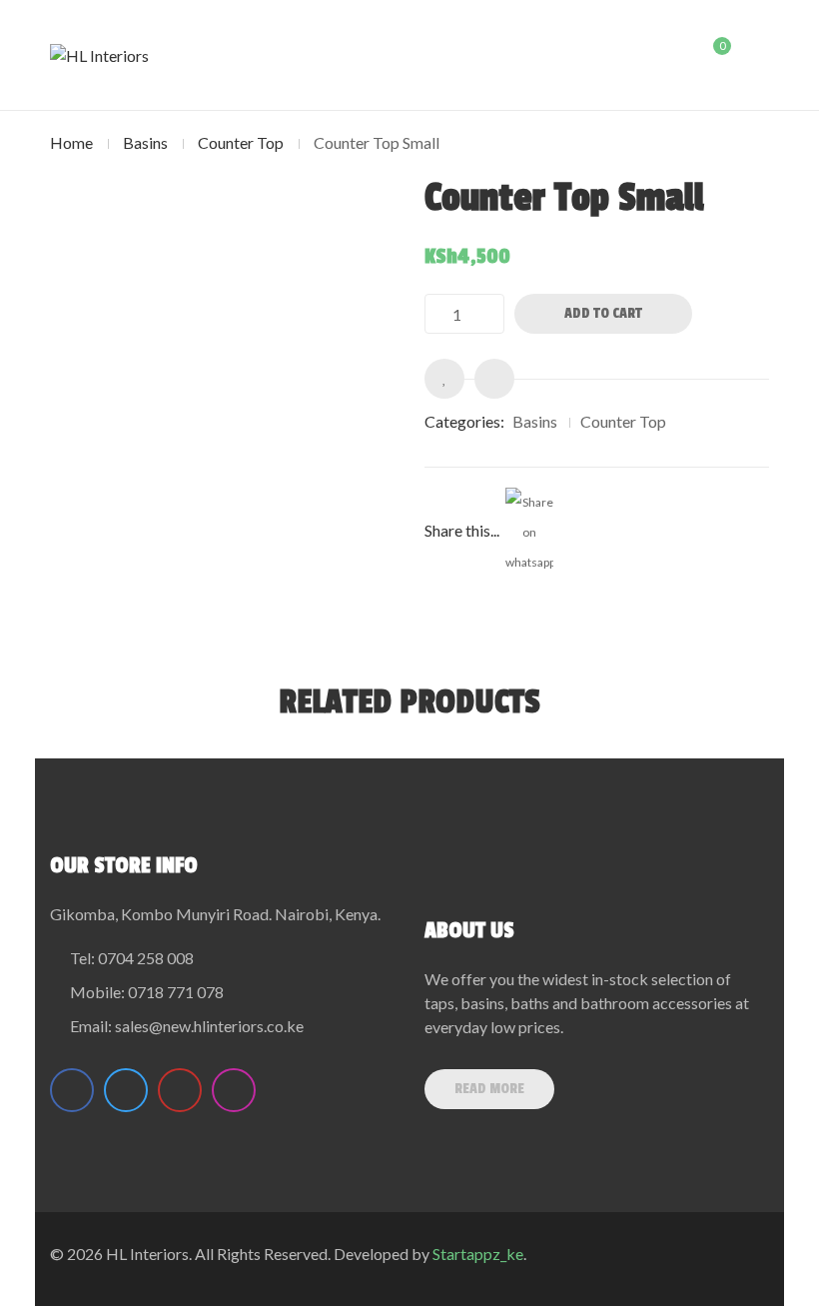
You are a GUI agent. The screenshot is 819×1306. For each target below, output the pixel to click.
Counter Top (241, 142)
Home (71, 142)
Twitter (126, 1090)
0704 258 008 (146, 957)
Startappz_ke (477, 1253)
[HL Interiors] (99, 55)
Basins (145, 142)
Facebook (72, 1090)
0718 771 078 (176, 991)
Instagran (234, 1090)
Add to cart (603, 313)
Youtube (180, 1090)
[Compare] (494, 379)
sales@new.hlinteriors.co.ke (209, 1025)
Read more (489, 1088)
